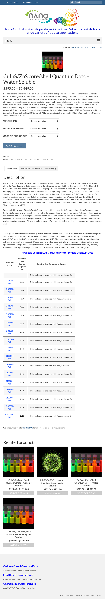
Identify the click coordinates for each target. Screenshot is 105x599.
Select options (19, 493)
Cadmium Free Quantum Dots (19, 583)
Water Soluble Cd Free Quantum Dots (86, 47)
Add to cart (15, 145)
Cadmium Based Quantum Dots (20, 566)
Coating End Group (15, 136)
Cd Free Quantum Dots (19, 159)
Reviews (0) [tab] (50, 169)
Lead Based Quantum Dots (18, 575)
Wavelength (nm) (13, 128)
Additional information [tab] (31, 169)
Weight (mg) (10, 121)
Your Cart (31, 2)
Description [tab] (12, 169)
